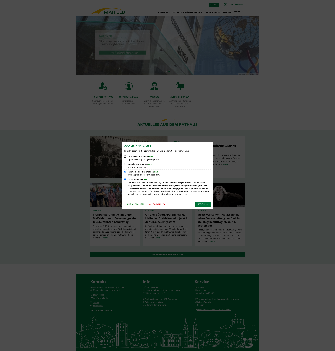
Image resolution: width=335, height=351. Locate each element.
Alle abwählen (157, 204)
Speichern (203, 204)
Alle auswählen (135, 204)
